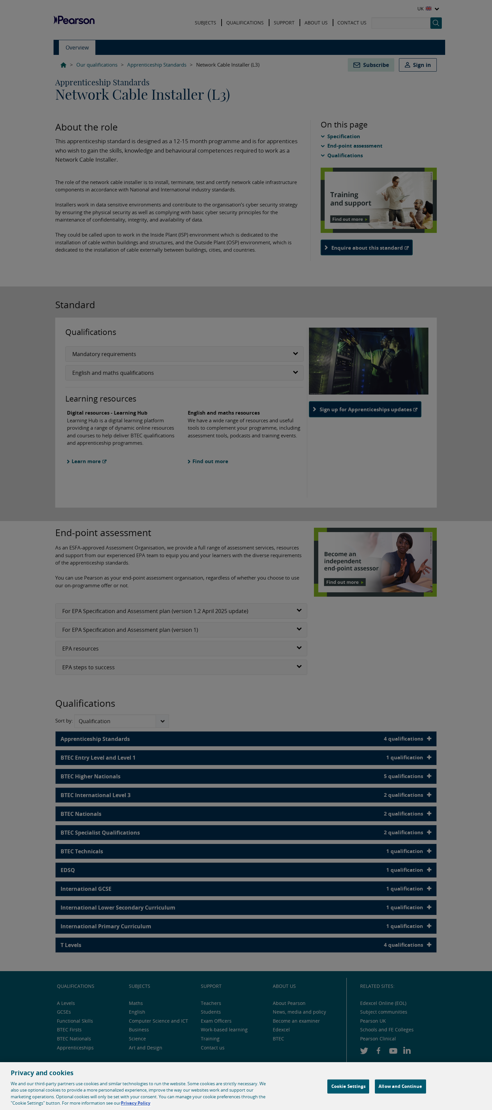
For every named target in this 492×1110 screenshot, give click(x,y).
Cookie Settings (348, 1086)
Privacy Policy (135, 1103)
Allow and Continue (400, 1086)
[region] (246, 1086)
